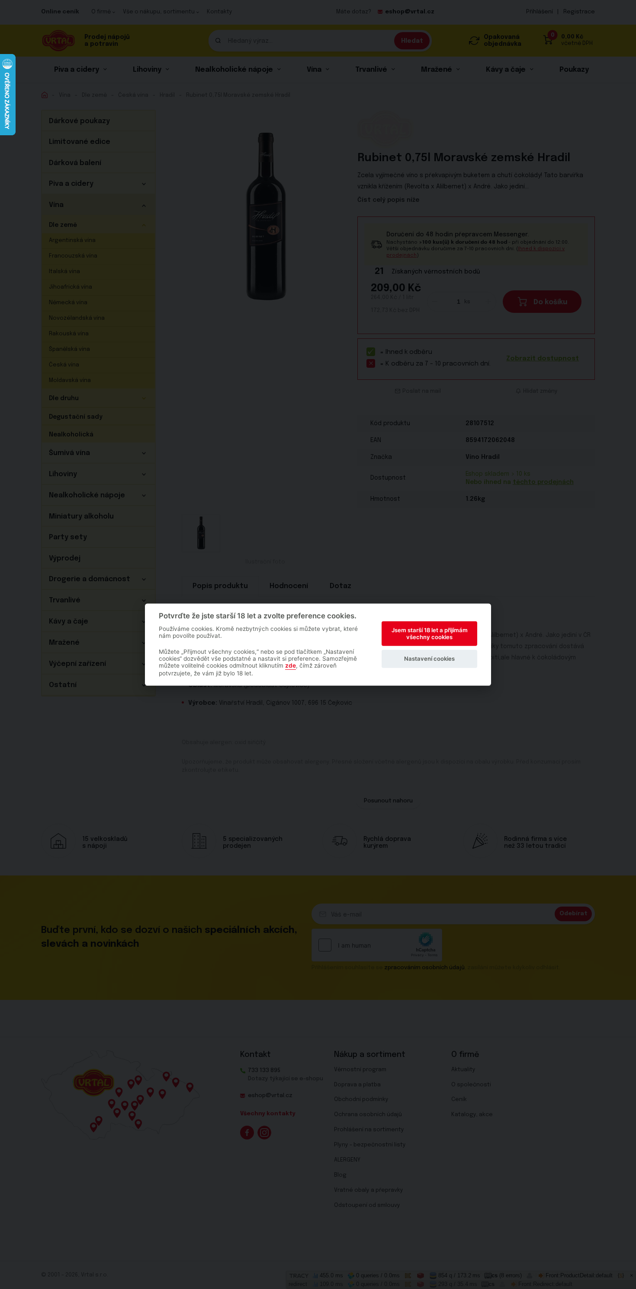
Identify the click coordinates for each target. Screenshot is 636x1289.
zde (290, 665)
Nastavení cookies (429, 658)
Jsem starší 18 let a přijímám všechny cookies (430, 633)
